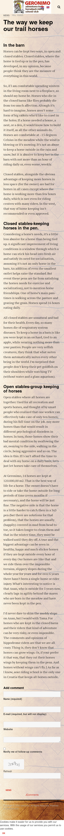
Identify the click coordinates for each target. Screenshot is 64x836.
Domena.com (12, 808)
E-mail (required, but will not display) (24, 714)
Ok (3, 833)
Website (8, 729)
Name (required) (12, 699)
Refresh (7, 771)
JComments (32, 794)
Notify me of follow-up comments (22, 751)
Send (8, 790)
